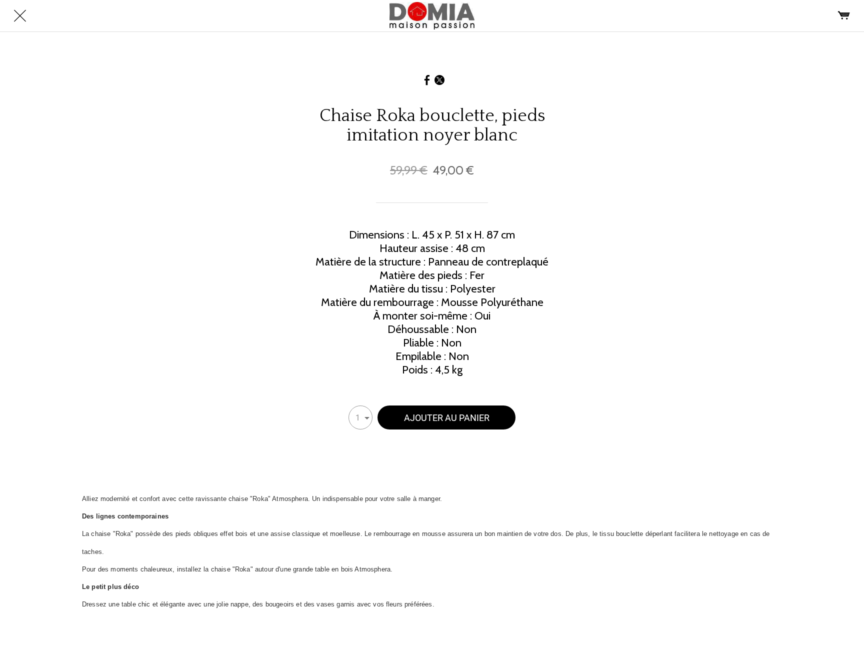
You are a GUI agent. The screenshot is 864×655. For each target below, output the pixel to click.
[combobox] (360, 418)
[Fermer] (20, 16)
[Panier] (844, 16)
